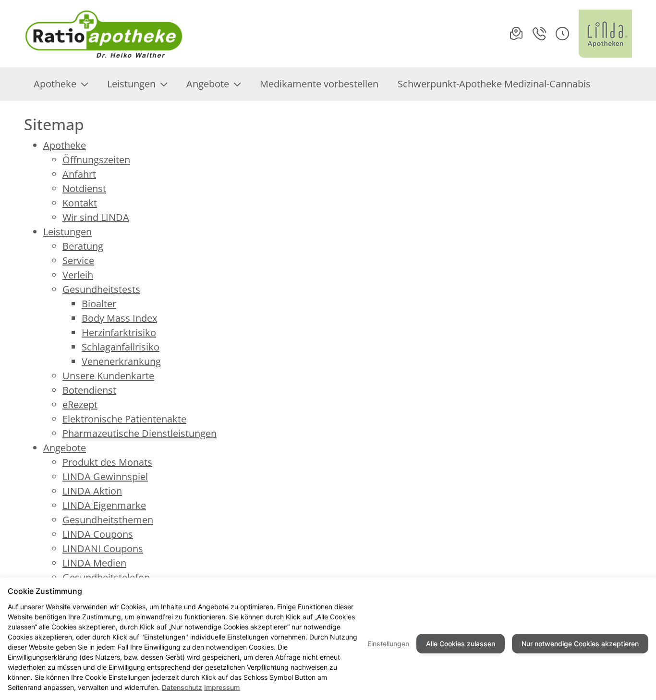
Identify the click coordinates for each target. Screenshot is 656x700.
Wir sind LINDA (95, 217)
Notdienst (84, 188)
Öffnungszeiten (96, 159)
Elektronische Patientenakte (124, 418)
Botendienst (89, 390)
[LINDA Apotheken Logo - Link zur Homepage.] (605, 34)
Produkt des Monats (107, 462)
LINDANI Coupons (102, 548)
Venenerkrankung (121, 361)
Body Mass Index (119, 318)
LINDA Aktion (92, 490)
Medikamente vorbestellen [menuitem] (319, 83)
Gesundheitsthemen (107, 519)
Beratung (82, 246)
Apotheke (64, 145)
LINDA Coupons (97, 534)
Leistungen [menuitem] (131, 83)
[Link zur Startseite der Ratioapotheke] (104, 34)
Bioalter (99, 303)
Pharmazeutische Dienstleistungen (139, 433)
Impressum (222, 687)
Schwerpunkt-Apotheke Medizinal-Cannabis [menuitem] (494, 83)
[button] (562, 33)
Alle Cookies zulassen (460, 644)
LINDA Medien (94, 562)
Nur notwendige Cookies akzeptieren (580, 644)
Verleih (77, 274)
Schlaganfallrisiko (120, 346)
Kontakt (79, 202)
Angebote (64, 447)
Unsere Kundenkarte (108, 375)
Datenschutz (182, 687)
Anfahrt (79, 174)
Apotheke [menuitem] (55, 83)
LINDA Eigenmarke (104, 505)
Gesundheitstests (101, 289)
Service (78, 260)
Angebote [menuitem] (207, 83)
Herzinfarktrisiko (119, 332)
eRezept (79, 404)
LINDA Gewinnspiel (105, 476)
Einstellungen (388, 644)
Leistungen (67, 231)
